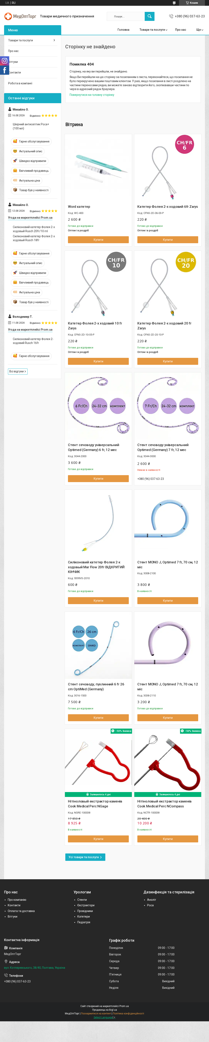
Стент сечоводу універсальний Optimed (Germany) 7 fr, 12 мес (162, 447)
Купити (98, 239)
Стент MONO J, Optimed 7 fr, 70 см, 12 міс (167, 564)
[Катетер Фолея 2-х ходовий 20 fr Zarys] (167, 284)
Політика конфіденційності (128, 1013)
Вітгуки (13, 61)
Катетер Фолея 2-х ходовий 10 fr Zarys (95, 325)
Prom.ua (124, 1006)
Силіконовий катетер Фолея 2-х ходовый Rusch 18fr (34, 238)
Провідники (85, 911)
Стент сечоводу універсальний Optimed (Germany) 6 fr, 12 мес (93, 447)
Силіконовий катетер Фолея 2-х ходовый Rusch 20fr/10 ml (34, 229)
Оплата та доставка (21, 911)
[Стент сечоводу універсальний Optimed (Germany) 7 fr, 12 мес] (167, 406)
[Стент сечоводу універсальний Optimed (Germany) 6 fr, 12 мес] (98, 406)
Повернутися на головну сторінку (92, 94)
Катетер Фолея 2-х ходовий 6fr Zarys (167, 207)
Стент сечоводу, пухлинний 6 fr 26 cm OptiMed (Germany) (96, 686)
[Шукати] (150, 16)
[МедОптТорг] (20, 16)
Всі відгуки (16, 371)
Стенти (82, 899)
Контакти (14, 72)
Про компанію (17, 899)
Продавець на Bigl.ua (104, 1009)
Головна (123, 29)
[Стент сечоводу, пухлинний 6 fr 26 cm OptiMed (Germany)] (98, 645)
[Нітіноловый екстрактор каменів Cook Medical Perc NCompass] (167, 762)
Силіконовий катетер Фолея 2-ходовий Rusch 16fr (33, 341)
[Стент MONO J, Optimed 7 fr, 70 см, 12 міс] (167, 523)
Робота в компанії (20, 83)
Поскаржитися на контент (96, 1013)
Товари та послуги (152, 29)
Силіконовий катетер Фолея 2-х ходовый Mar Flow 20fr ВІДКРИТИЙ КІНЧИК (96, 567)
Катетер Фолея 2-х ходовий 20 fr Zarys (164, 325)
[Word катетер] (98, 167)
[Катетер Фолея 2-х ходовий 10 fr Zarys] (98, 284)
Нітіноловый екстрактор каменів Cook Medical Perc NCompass (164, 803)
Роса (150, 905)
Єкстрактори (85, 905)
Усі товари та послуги (84, 857)
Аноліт (151, 899)
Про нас (180, 29)
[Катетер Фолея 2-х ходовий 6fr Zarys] (167, 167)
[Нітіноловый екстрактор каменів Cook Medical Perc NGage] (98, 762)
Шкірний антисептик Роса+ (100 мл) (31, 126)
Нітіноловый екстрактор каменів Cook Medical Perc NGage (95, 803)
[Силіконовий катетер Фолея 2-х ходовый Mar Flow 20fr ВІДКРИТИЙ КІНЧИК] (98, 523)
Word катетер (79, 207)
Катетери (83, 916)
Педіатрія (83, 922)
